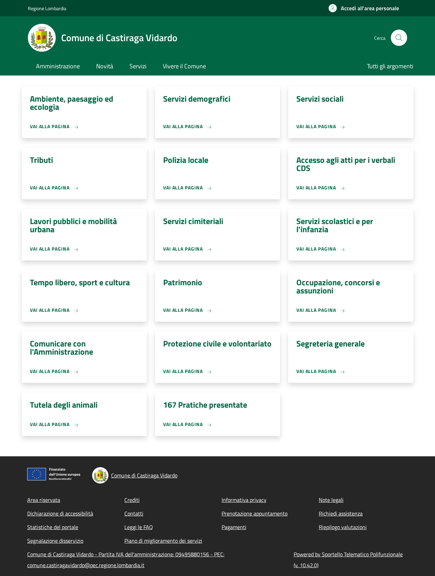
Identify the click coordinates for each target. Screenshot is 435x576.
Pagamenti (234, 527)
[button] (363, 8)
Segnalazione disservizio (55, 541)
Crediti (132, 500)
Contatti (133, 513)
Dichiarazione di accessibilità (60, 513)
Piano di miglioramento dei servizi (163, 541)
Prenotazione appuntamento (255, 513)
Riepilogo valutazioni (343, 527)
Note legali (331, 500)
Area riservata (43, 500)
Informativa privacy (244, 500)
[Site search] (399, 38)
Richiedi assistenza (341, 513)
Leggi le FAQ (138, 527)
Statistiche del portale (52, 527)
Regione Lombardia (47, 8)
